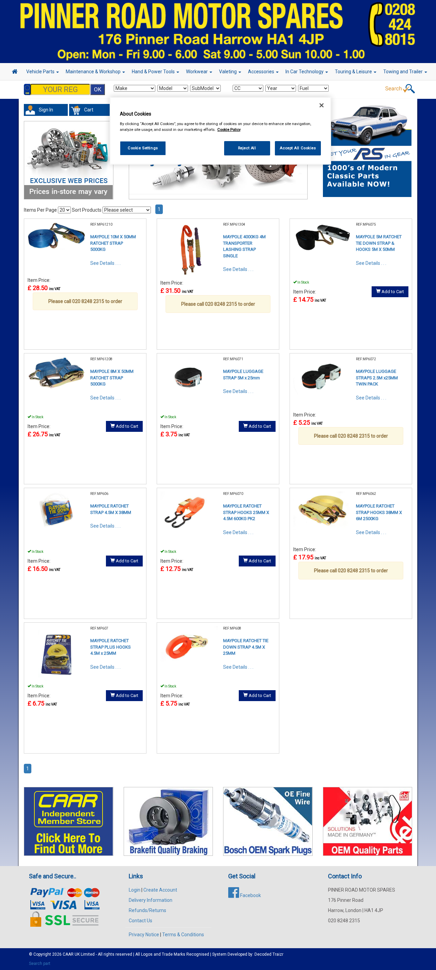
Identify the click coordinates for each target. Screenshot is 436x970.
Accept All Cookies (298, 147)
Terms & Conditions (183, 934)
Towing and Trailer (403, 71)
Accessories (261, 71)
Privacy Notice (144, 934)
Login (134, 890)
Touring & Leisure (354, 71)
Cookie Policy (228, 129)
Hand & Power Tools (154, 71)
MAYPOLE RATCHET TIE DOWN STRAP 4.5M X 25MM (245, 647)
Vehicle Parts (41, 71)
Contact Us (140, 920)
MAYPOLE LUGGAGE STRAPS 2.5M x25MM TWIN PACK (377, 378)
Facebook (250, 895)
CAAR (68, 954)
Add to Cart (392, 291)
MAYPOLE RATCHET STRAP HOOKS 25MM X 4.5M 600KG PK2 (246, 512)
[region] (220, 131)
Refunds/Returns (147, 910)
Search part (39, 963)
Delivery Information (150, 900)
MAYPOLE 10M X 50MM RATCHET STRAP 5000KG (113, 243)
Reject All (247, 147)
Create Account (160, 890)
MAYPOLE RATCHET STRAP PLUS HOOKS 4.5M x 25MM (110, 647)
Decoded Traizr (268, 954)
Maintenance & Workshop (94, 71)
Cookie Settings (143, 147)
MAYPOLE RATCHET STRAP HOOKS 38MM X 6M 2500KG (379, 512)
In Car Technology (305, 71)
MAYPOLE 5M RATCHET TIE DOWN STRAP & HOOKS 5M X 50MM (379, 243)
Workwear (197, 71)
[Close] (321, 105)
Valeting (228, 71)
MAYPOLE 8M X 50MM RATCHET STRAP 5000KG (112, 378)
